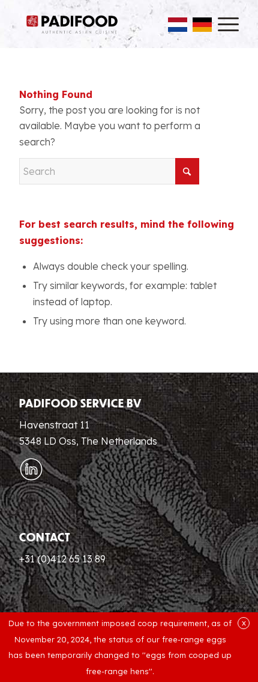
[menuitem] (222, 24)
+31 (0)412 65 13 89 (62, 559)
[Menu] (222, 24)
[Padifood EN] (71, 24)
